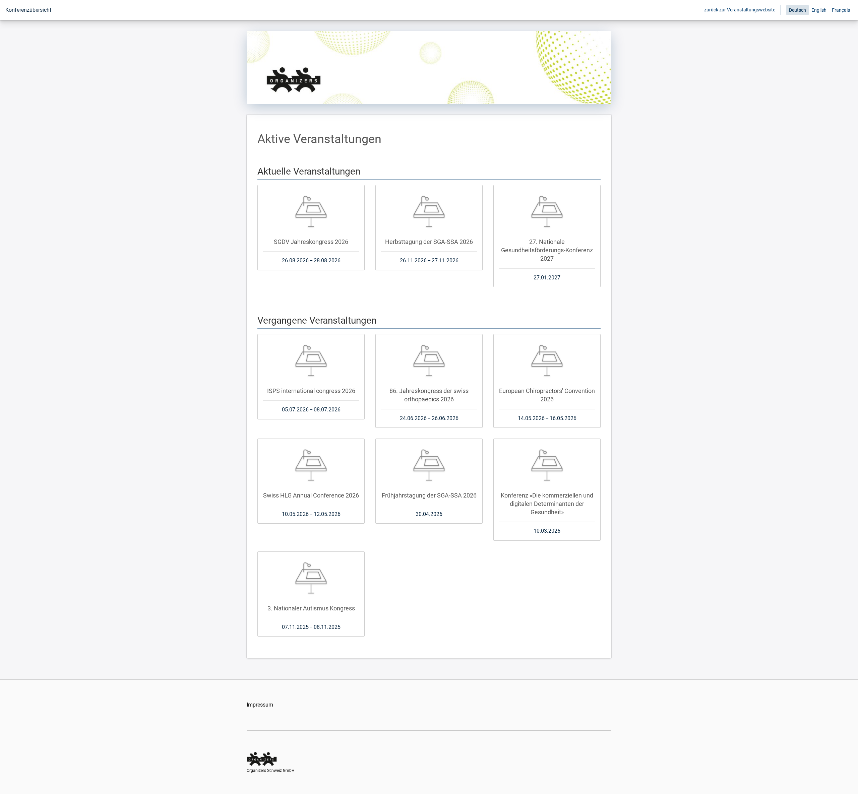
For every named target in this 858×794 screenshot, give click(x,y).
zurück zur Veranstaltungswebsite (739, 9)
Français (841, 10)
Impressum (260, 705)
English (818, 10)
